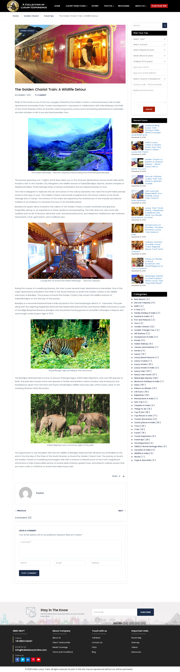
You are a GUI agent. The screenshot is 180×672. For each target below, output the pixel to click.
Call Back (96, 637)
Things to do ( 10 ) (143, 408)
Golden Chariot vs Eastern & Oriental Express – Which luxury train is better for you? (147, 164)
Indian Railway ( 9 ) (143, 343)
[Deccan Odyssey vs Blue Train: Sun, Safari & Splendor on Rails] (137, 179)
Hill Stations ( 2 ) (142, 333)
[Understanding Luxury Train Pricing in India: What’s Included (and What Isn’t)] (137, 128)
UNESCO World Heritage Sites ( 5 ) (150, 446)
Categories (140, 294)
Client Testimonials (61, 642)
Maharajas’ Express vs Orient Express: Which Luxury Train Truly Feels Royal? (154, 279)
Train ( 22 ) (139, 429)
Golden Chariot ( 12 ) (144, 326)
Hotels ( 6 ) (139, 340)
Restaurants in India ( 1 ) (146, 398)
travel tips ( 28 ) (142, 439)
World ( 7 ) (139, 456)
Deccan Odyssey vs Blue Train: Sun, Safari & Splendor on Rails (153, 180)
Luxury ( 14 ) (140, 354)
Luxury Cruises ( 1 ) (143, 361)
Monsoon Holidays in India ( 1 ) (149, 381)
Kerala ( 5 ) (139, 350)
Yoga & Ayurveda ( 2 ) (145, 460)
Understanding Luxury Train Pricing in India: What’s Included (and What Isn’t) (146, 130)
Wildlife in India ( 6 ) (143, 453)
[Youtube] (38, 660)
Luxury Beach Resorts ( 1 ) (146, 357)
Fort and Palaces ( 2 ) (144, 319)
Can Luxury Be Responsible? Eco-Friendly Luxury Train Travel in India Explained (147, 196)
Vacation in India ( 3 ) (144, 450)
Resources (136, 652)
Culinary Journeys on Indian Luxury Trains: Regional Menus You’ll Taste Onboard (147, 247)
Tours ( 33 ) (140, 426)
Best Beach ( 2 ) (142, 299)
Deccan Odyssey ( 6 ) (144, 302)
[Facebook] (17, 660)
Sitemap (135, 642)
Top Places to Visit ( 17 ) (145, 415)
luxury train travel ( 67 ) (145, 374)
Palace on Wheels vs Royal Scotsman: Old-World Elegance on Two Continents (147, 264)
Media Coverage (60, 647)
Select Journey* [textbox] (140, 44)
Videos (135, 647)
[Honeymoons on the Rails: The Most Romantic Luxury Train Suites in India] (137, 228)
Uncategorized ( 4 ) (143, 443)
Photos (108, 6)
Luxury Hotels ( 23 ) (143, 364)
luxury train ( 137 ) (142, 371)
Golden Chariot (31, 16)
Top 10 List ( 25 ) (142, 412)
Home (57, 6)
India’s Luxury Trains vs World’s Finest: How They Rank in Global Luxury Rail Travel (146, 147)
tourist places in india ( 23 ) (147, 422)
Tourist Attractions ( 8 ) (145, 419)
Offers (94, 6)
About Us (140, 6)
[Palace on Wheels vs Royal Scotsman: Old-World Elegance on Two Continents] (137, 262)
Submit (149, 109)
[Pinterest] (33, 660)
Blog (94, 652)
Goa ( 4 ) (138, 323)
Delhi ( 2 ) (138, 306)
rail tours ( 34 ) (141, 391)
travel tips (49, 16)
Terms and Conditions (62, 652)
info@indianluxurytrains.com (31, 649)
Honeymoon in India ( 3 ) (146, 337)
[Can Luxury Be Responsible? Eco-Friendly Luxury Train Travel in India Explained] (137, 194)
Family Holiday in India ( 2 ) (147, 313)
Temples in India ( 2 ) (144, 405)
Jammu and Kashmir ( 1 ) (146, 347)
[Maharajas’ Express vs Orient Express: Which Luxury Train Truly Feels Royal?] (137, 279)
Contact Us (97, 642)
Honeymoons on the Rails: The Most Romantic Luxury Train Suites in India (147, 230)
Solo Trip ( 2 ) (140, 402)
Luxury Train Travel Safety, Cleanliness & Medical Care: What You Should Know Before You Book (147, 213)
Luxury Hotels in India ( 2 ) (146, 367)
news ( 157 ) (140, 385)
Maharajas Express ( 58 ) (146, 378)
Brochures (123, 6)
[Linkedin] (28, 660)
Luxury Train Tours (76, 6)
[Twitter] (23, 660)
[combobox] (149, 44)
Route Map (136, 637)
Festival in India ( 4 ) (144, 316)
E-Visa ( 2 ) (139, 309)
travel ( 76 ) (140, 432)
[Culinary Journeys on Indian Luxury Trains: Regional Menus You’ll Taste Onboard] (137, 245)
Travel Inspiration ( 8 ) (145, 436)
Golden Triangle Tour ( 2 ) (146, 330)
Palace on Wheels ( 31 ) (145, 388)
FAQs (94, 647)
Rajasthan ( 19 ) (141, 395)
